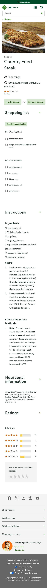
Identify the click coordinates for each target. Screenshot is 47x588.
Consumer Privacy (23, 570)
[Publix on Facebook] (9, 499)
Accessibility (25, 567)
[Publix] (4, 8)
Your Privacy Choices (26, 573)
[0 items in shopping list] (35, 7)
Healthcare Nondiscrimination (23, 563)
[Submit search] (42, 13)
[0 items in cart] (41, 7)
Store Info (19, 547)
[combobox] (22, 13)
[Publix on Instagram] (23, 499)
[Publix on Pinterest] (30, 499)
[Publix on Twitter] (16, 499)
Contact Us (19, 550)
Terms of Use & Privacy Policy (22, 560)
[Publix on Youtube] (38, 499)
